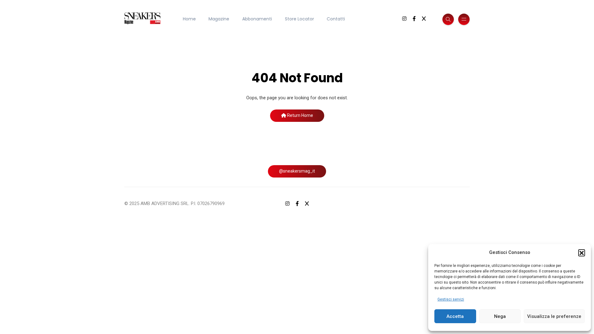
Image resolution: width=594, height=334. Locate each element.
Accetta (455, 316)
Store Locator (299, 19)
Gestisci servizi (450, 299)
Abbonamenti (257, 19)
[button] (582, 253)
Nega (500, 316)
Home (189, 19)
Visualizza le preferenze (554, 316)
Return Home (299, 115)
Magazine (219, 19)
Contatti (336, 19)
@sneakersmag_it (297, 171)
